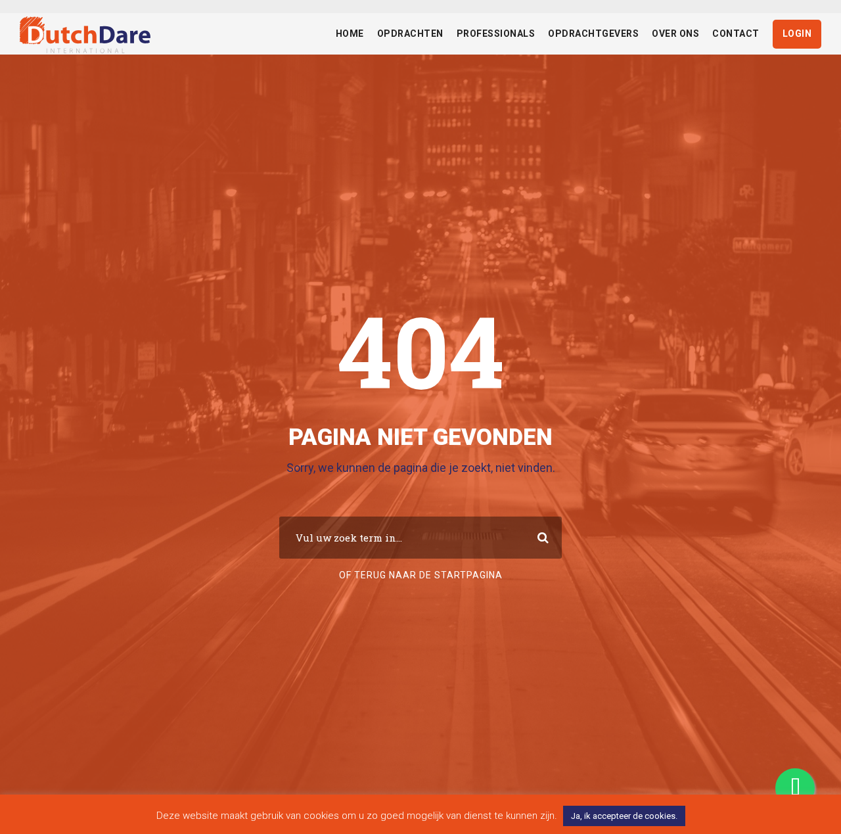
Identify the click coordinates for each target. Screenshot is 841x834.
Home (350, 33)
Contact (736, 33)
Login (797, 33)
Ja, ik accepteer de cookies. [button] (624, 816)
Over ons (675, 33)
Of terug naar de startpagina (421, 575)
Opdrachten (410, 33)
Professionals (496, 33)
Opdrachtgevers (593, 33)
